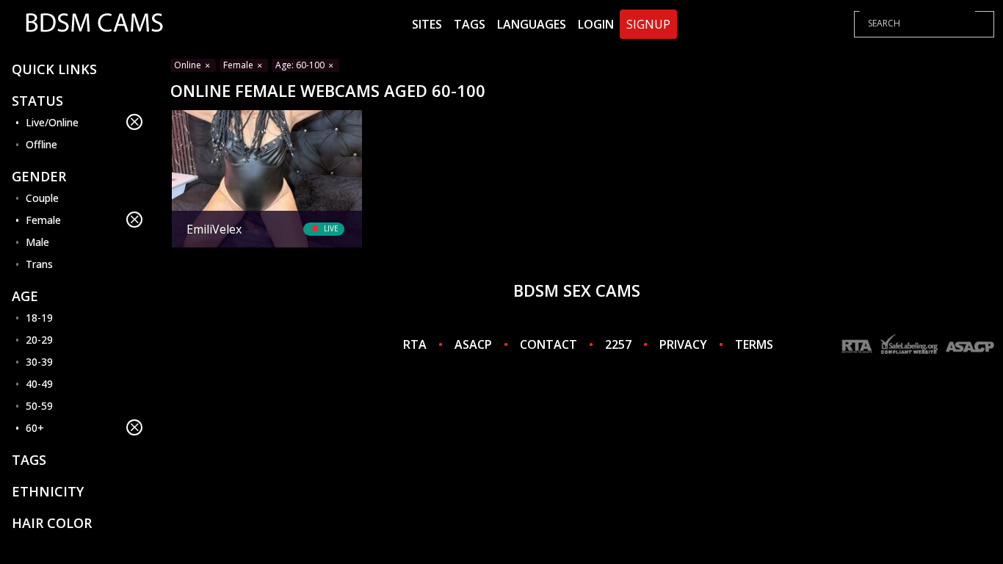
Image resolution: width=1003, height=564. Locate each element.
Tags (469, 24)
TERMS (754, 344)
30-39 (39, 362)
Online (188, 65)
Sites (427, 24)
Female (43, 220)
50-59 (39, 406)
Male (37, 242)
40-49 (39, 384)
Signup (648, 24)
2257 (618, 344)
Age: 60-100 (301, 65)
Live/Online (52, 122)
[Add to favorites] (189, 123)
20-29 (39, 340)
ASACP (473, 344)
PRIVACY (683, 344)
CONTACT (548, 344)
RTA (415, 344)
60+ (35, 428)
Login (596, 24)
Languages (531, 24)
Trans (39, 264)
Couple (42, 198)
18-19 (39, 318)
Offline (41, 144)
